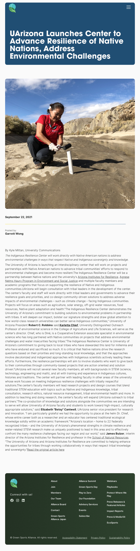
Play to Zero (85, 492)
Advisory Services (88, 504)
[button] (127, 7)
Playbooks (112, 487)
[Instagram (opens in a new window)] (17, 500)
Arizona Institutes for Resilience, (98, 277)
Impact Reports (115, 511)
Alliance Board (58, 504)
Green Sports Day (88, 487)
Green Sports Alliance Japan (58, 518)
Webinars (112, 481)
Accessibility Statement (74, 537)
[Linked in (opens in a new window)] (23, 500)
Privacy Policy (98, 537)
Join (53, 487)
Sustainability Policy (119, 537)
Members (56, 492)
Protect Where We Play (117, 494)
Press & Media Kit (116, 517)
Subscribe (84, 516)
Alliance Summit (87, 481)
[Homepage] (12, 8)
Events (82, 510)
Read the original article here (45, 449)
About (54, 481)
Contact (55, 510)
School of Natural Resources (110, 437)
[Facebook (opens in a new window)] (12, 500)
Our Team (56, 498)
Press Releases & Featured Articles (116, 503)
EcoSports (112, 522)
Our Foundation (87, 498)
